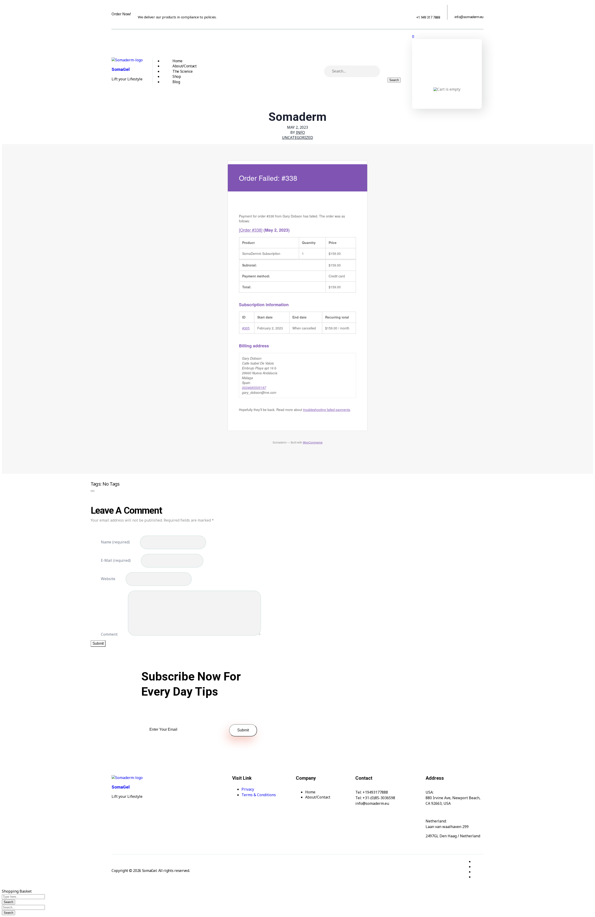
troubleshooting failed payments (326, 409)
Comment (109, 634)
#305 (246, 328)
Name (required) (115, 542)
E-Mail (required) (116, 560)
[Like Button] (92, 491)
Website (108, 578)
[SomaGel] (127, 59)
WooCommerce (313, 442)
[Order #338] (250, 230)
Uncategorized (297, 137)
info (300, 132)
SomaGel (121, 69)
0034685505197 (254, 387)
